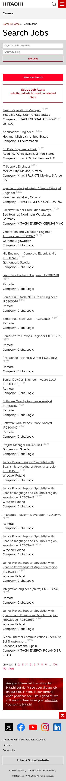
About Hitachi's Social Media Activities (24, 739)
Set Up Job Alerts (33, 93)
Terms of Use (34, 770)
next (11, 668)
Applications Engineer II (19, 132)
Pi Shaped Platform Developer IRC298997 (32, 514)
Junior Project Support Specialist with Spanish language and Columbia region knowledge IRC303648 (30, 493)
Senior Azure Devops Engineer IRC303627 (32, 336)
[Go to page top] (62, 715)
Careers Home (11, 24)
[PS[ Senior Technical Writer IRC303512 (30, 357)
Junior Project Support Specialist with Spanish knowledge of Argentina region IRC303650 (30, 466)
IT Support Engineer (16, 166)
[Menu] (62, 4)
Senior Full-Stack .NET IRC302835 (27, 318)
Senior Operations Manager (22, 110)
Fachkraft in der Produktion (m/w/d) (27, 210)
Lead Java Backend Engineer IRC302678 (31, 275)
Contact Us (9, 750)
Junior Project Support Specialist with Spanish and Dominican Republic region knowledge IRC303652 (30, 615)
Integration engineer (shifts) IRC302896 (30, 589)
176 (55, 664)
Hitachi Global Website (33, 760)
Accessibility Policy (17, 770)
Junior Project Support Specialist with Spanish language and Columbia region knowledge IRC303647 (30, 541)
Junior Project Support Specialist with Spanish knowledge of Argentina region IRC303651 (30, 567)
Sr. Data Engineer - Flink (20, 149)
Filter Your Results (33, 77)
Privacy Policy (49, 770)
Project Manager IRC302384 (22, 445)
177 (4, 668)
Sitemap (7, 745)
